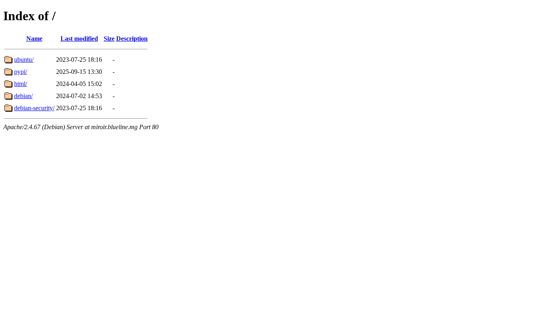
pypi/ (20, 71)
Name (34, 38)
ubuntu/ (23, 59)
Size (109, 38)
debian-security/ (34, 108)
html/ (20, 83)
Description (132, 38)
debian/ (23, 95)
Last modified (79, 38)
